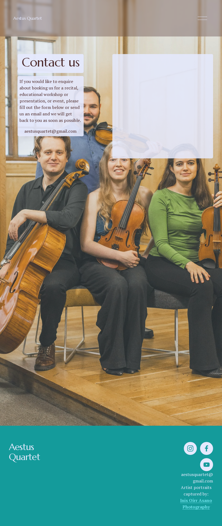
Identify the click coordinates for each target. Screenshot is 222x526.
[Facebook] (206, 448)
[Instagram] (190, 448)
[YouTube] (206, 464)
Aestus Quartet (27, 18)
